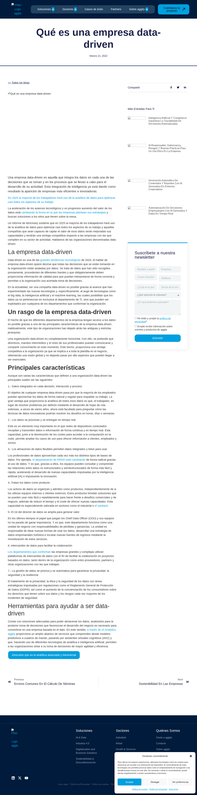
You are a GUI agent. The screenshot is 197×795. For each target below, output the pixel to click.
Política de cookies (140, 789)
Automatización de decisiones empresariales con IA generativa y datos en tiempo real (168, 210)
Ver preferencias (180, 782)
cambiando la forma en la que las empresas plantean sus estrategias (63, 212)
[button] (190, 756)
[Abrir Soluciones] (53, 9)
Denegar (155, 782)
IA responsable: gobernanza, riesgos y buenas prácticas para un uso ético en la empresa (167, 148)
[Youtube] (26, 778)
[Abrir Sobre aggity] (146, 9)
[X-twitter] (20, 778)
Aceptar (129, 782)
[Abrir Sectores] (75, 9)
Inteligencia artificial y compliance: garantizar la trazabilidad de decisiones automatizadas (168, 121)
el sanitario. (102, 505)
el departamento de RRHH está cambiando (59, 459)
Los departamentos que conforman (29, 551)
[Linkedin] (13, 778)
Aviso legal (173, 789)
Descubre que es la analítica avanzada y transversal (44, 655)
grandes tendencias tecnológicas (60, 260)
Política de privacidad (158, 789)
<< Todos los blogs (19, 82)
